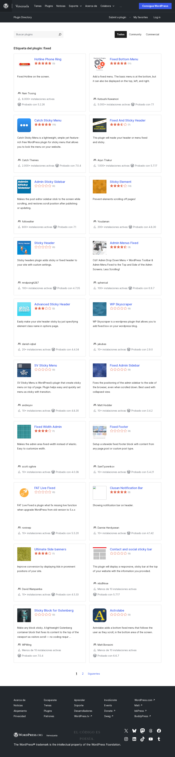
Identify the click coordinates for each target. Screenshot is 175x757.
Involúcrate (110, 700)
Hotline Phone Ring (47, 59)
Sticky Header (44, 243)
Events (108, 705)
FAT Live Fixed (44, 488)
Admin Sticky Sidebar (49, 182)
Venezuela (51, 735)
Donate (110, 710)
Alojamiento (20, 710)
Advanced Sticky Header (52, 304)
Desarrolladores (83, 710)
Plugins (48, 710)
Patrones (49, 716)
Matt (138, 705)
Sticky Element (120, 182)
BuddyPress (142, 716)
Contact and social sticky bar (131, 549)
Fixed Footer (119, 427)
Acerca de (19, 700)
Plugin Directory (23, 17)
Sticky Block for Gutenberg (53, 610)
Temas (47, 705)
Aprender (79, 700)
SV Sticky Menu (45, 365)
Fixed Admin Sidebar (125, 365)
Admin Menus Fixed (124, 243)
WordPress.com (144, 700)
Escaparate (50, 700)
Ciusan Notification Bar (126, 488)
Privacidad (20, 716)
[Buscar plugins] (60, 34)
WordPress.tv (83, 716)
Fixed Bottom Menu (124, 59)
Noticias (18, 705)
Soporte (79, 705)
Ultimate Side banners (50, 549)
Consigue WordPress (155, 5)
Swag (108, 716)
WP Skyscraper (121, 304)
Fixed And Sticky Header (128, 120)
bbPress (140, 710)
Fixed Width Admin (48, 427)
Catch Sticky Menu (47, 120)
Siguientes (94, 673)
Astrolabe (117, 610)
